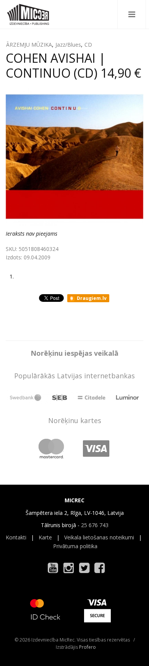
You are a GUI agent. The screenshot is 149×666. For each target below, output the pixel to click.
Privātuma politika (75, 546)
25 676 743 (95, 525)
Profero (87, 647)
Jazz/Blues (68, 44)
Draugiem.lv (91, 298)
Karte (45, 537)
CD (88, 44)
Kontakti (16, 537)
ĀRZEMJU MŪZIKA (29, 44)
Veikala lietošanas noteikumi (99, 537)
